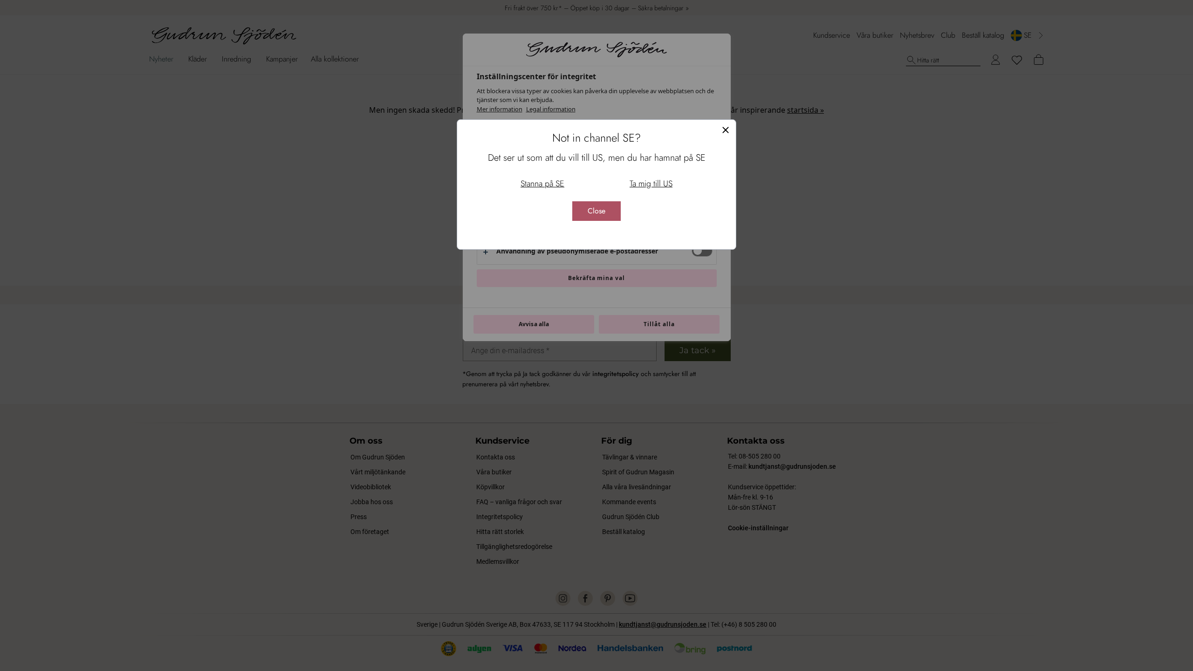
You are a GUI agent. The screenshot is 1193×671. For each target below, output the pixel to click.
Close (596, 210)
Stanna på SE (542, 184)
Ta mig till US (651, 184)
